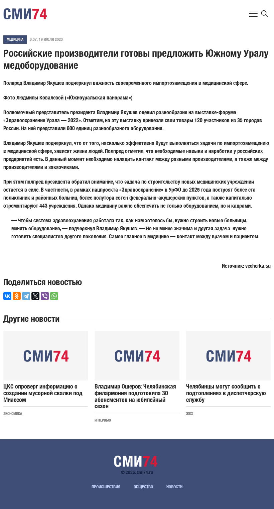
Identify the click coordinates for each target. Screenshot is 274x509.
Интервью (103, 420)
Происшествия (106, 486)
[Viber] (45, 296)
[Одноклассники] (17, 296)
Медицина (15, 39)
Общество (143, 486)
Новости (174, 486)
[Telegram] (26, 296)
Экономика (12, 413)
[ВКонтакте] (7, 296)
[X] (35, 296)
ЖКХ (189, 413)
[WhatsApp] (54, 296)
